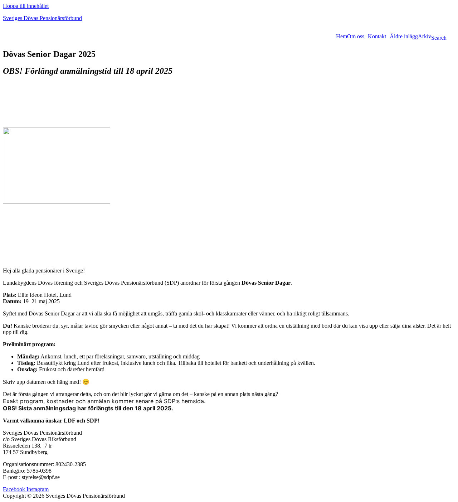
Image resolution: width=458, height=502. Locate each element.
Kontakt (377, 36)
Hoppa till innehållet (26, 6)
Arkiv (424, 36)
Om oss (355, 36)
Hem (341, 36)
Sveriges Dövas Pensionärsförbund (42, 18)
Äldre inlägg (404, 36)
